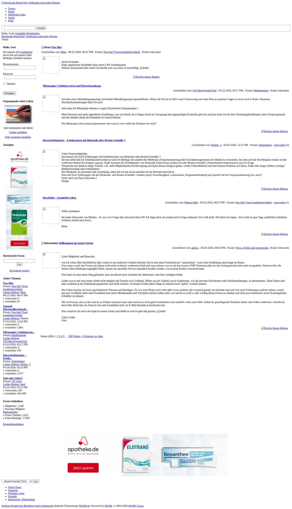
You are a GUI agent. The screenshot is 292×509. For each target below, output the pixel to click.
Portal (11, 11)
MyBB (108, 505)
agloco (195, 247)
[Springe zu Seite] (93, 336)
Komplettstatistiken (13, 424)
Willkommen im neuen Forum (76, 243)
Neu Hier (8, 283)
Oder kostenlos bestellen (18, 137)
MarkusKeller (10, 412)
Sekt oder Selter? (13, 378)
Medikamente (18, 335)
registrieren (26, 52)
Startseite (13, 490)
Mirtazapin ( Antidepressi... (18, 332)
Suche (11, 17)
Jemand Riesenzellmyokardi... (15, 308)
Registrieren (33, 33)
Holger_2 (25, 364)
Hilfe (11, 20)
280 (70, 336)
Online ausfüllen (18, 132)
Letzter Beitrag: (11, 292)
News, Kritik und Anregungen (252, 247)
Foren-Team (14, 487)
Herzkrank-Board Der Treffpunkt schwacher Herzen (29, 36)
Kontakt (12, 496)
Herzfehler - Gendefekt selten (59, 197)
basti (22, 384)
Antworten (279, 145)
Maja (23, 292)
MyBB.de (84, 505)
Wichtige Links (16, 493)
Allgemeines (18, 361)
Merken (10, 83)
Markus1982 (191, 202)
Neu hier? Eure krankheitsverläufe (15, 288)
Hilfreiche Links (17, 14)
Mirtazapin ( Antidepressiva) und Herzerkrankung (72, 85)
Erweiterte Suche (19, 270)
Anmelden (20, 33)
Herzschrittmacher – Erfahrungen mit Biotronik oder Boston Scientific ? (84, 140)
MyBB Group (135, 505)
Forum (11, 8)
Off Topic (16, 381)
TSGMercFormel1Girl (15, 341)
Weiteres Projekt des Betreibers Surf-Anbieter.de (27, 505)
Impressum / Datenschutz (21, 499)
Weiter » (77, 336)
